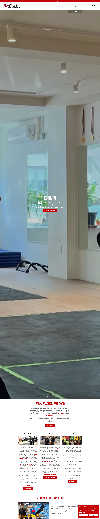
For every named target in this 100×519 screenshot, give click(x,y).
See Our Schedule (50, 210)
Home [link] (37, 6)
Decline (83, 515)
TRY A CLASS (50, 425)
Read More (72, 481)
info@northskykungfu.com (50, 474)
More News (28, 488)
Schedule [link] (58, 6)
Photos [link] (83, 6)
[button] (43, 6)
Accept (93, 515)
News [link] (72, 6)
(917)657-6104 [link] (76, 11)
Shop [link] (88, 6)
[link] (11, 5)
